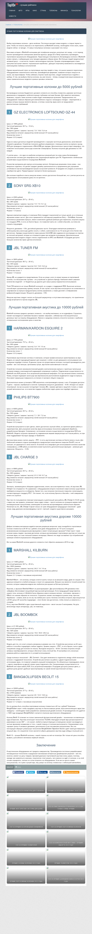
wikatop (10, 767)
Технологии (76, 11)
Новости (12, 16)
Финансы (64, 11)
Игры (27, 11)
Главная (12, 11)
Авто (20, 11)
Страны (43, 11)
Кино (35, 11)
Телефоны (53, 11)
